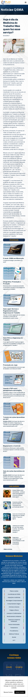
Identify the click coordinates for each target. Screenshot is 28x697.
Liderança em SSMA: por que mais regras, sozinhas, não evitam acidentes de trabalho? (18, 529)
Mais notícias (8, 549)
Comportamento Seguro (14, 603)
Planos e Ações (14, 591)
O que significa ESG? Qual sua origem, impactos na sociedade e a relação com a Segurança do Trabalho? (14, 343)
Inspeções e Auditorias (14, 597)
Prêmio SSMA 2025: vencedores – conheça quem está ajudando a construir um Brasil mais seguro (18, 494)
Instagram (19, 667)
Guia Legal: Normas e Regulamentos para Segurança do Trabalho (11, 311)
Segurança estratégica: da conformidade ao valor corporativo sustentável (18, 541)
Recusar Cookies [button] (8, 692)
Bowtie (14, 637)
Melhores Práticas (14, 634)
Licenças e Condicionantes (14, 613)
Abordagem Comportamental (14, 600)
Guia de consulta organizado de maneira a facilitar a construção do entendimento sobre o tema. (14, 316)
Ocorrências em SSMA (14, 594)
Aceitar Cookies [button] (20, 692)
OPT (14, 640)
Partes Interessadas (14, 624)
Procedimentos (14, 630)
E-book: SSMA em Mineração (13, 258)
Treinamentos (14, 627)
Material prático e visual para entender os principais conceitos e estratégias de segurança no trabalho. (14, 287)
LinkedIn (9, 667)
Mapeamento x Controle (11, 446)
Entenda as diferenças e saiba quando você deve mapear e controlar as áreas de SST (13, 449)
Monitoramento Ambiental (14, 616)
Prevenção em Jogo (10, 365)
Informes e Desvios (14, 607)
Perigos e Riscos (14, 610)
